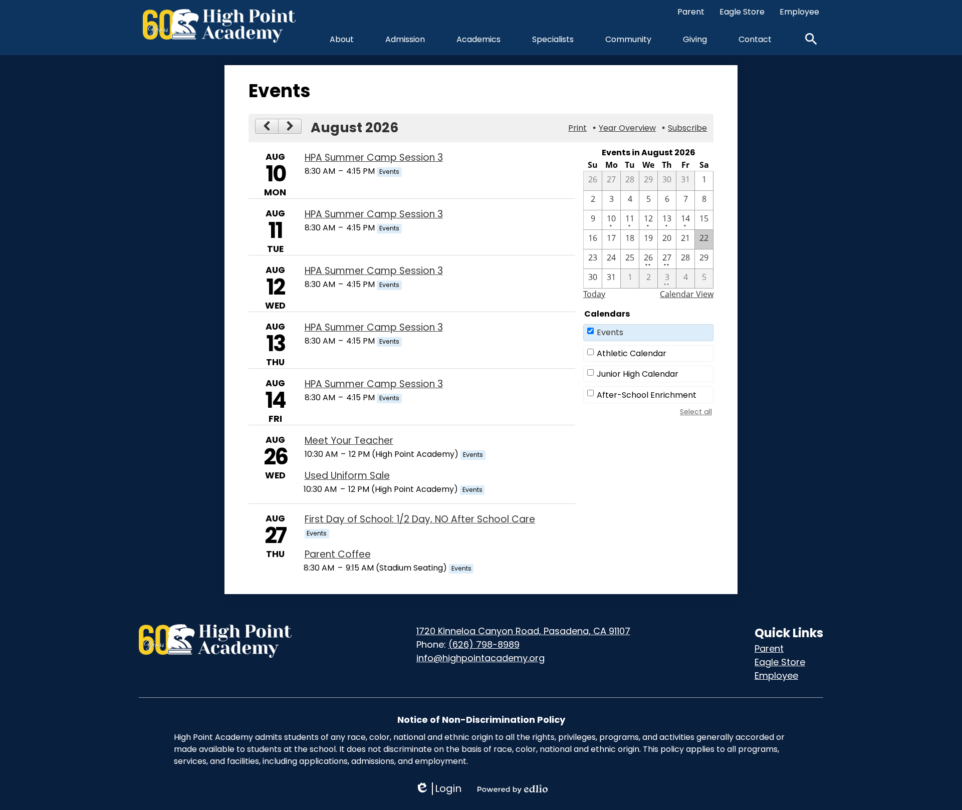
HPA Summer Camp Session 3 (374, 157)
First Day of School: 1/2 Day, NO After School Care (420, 519)
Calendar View (686, 294)
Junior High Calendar (637, 374)
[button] (342, 39)
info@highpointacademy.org (480, 658)
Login (438, 788)
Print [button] (577, 128)
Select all (696, 412)
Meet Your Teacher (349, 440)
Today (594, 294)
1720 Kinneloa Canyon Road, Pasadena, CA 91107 (523, 631)
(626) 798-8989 (484, 644)
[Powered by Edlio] (512, 789)
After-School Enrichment (646, 395)
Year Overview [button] (627, 128)
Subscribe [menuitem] (687, 128)
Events (610, 332)
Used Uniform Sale (347, 475)
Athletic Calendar (631, 353)
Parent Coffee (338, 554)
